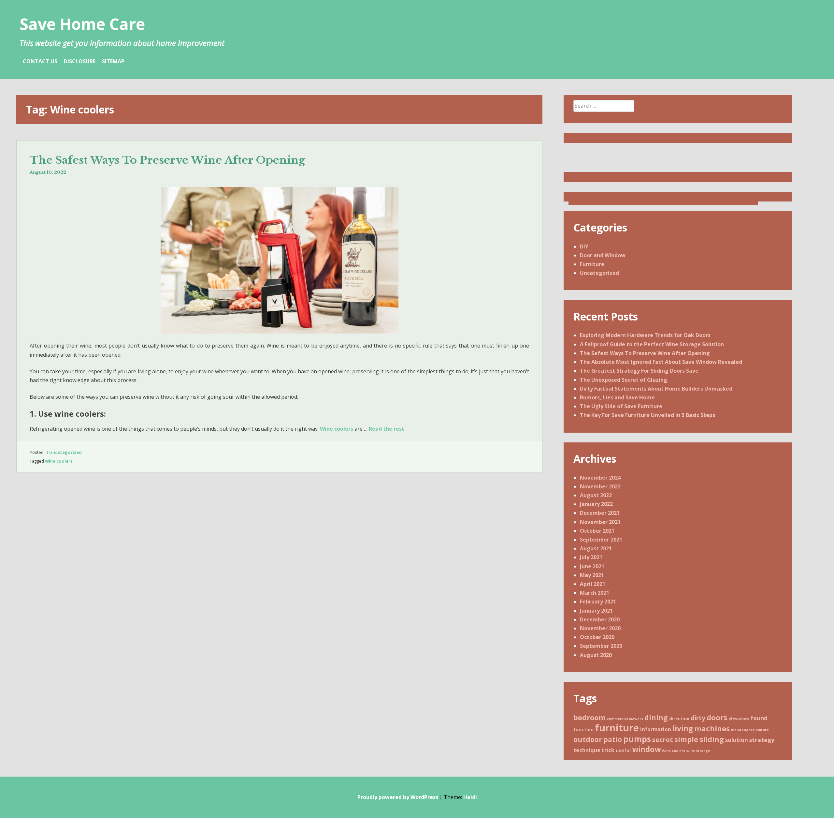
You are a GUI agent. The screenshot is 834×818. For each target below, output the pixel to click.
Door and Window (603, 255)
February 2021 (598, 601)
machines (712, 728)
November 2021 (600, 522)
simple (686, 739)
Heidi (470, 797)
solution (736, 740)
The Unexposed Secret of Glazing (623, 379)
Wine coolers (336, 428)
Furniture (592, 264)
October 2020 (597, 637)
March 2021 (594, 592)
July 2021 (591, 557)
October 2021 (597, 530)
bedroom (589, 717)
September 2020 (601, 645)
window (646, 749)
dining (656, 717)
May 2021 (592, 575)
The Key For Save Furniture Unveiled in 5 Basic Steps (647, 415)
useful (623, 750)
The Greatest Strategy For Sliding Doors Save (639, 370)
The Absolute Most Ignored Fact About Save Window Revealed (661, 361)
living (682, 728)
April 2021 (592, 583)
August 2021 (596, 548)
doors (717, 717)
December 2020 (600, 619)
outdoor (587, 739)
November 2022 (600, 486)
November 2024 (600, 477)
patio (612, 739)
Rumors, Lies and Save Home (617, 397)
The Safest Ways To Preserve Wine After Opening (167, 160)
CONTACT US (40, 61)
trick (608, 750)
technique (586, 750)
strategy (761, 740)
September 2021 (601, 539)
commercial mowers (625, 719)
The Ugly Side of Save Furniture (621, 406)
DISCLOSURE (79, 61)
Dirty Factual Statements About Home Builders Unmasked (656, 388)
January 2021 (596, 610)
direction (679, 718)
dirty (698, 718)
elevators (738, 718)
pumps (637, 739)
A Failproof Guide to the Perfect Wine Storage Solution (652, 344)
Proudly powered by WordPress (397, 797)
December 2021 (600, 512)
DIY (584, 246)
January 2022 (596, 504)
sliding (711, 739)
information (655, 729)
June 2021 (592, 566)
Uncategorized (65, 452)
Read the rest (386, 428)
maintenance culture (750, 730)
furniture (617, 727)
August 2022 (596, 495)
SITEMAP (113, 61)
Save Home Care (82, 24)
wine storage (698, 751)
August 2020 (596, 655)
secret (662, 739)
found (759, 718)
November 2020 (600, 628)
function (583, 729)
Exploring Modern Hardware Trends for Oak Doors (645, 335)
